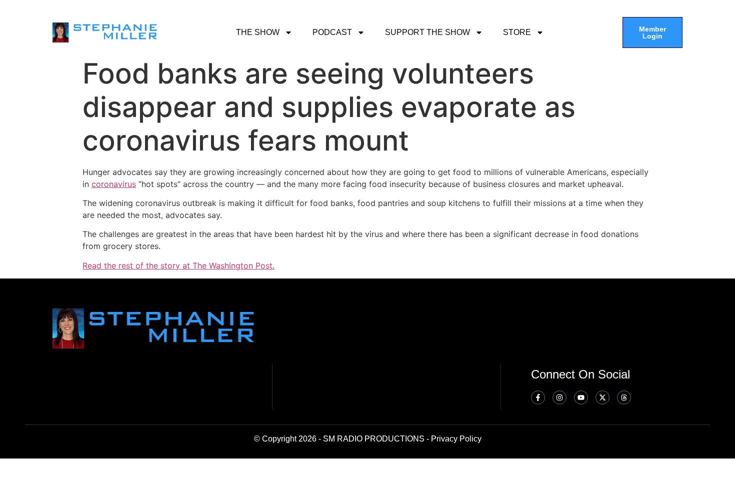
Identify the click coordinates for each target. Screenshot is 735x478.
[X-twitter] (603, 397)
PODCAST (332, 32)
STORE (517, 32)
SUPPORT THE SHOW (427, 32)
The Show (258, 32)
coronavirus (114, 184)
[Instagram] (559, 397)
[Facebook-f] (538, 397)
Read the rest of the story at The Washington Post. (178, 265)
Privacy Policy (456, 438)
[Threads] (624, 397)
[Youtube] (581, 397)
